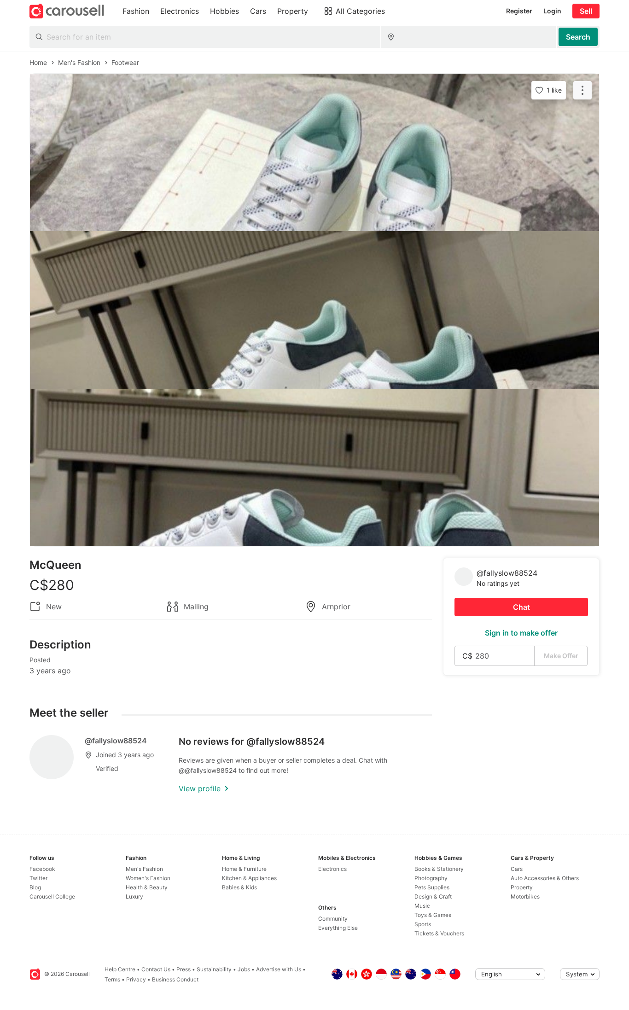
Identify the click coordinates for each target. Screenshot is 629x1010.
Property (522, 887)
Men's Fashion (144, 868)
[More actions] (582, 90)
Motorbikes (525, 896)
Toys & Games (432, 914)
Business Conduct (175, 979)
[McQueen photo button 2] (314, 310)
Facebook (42, 868)
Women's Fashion (148, 878)
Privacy (136, 979)
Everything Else (338, 927)
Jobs (244, 969)
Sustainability (214, 969)
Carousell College (52, 896)
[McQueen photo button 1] (314, 152)
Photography (431, 878)
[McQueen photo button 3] (314, 467)
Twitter (38, 878)
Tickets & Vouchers (439, 933)
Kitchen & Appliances (249, 878)
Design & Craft (433, 896)
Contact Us (155, 969)
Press (183, 969)
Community (333, 918)
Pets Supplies (431, 887)
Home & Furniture (244, 868)
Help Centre (120, 969)
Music (422, 905)
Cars (517, 868)
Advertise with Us (278, 969)
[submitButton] (578, 37)
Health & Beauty (147, 887)
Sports (422, 924)
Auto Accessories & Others (545, 878)
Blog (35, 887)
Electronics (332, 868)
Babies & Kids (239, 887)
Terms (112, 979)
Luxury (134, 896)
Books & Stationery (439, 868)
